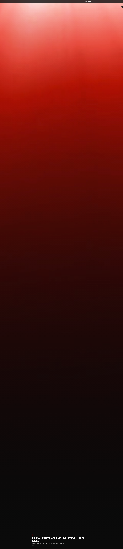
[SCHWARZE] (32, 535)
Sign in (90, 1)
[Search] (83, 1)
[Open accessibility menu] (122, 7)
